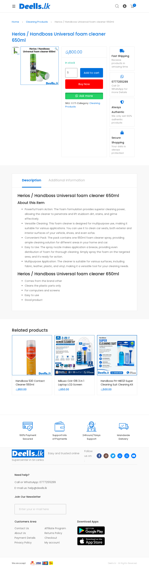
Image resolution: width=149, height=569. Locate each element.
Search (117, 6)
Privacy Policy (23, 542)
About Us (20, 533)
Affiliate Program (55, 528)
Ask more (86, 96)
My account (52, 542)
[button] (56, 49)
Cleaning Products (37, 22)
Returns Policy (53, 533)
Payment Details (25, 538)
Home (15, 22)
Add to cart (91, 73)
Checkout (51, 538)
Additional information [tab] (67, 180)
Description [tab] (31, 180)
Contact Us (22, 528)
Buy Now (84, 84)
